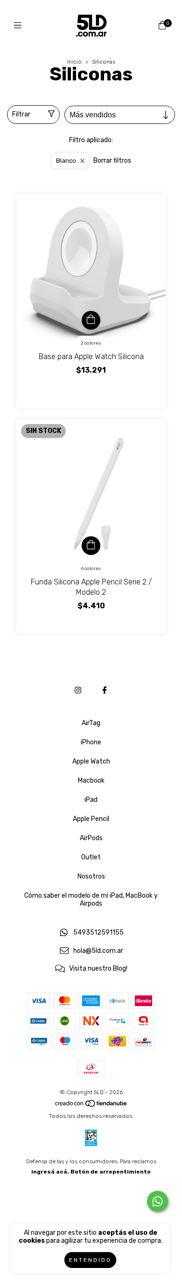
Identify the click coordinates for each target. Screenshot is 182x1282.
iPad (91, 800)
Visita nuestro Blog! (98, 969)
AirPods (91, 838)
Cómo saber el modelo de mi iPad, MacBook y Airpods (91, 899)
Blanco (66, 160)
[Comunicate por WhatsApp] (157, 1201)
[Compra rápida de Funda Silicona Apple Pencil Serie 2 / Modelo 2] (91, 545)
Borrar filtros (112, 161)
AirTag (91, 723)
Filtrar (21, 114)
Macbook (91, 781)
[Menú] (20, 26)
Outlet (91, 857)
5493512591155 (98, 932)
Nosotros (91, 876)
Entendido (90, 1260)
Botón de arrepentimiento (110, 1171)
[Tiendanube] (91, 1105)
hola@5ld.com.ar (98, 951)
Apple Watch (91, 761)
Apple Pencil (91, 819)
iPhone (91, 742)
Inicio (74, 61)
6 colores (91, 568)
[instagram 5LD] (78, 690)
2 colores (91, 343)
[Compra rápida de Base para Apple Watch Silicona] (91, 320)
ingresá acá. (50, 1171)
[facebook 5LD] (104, 690)
